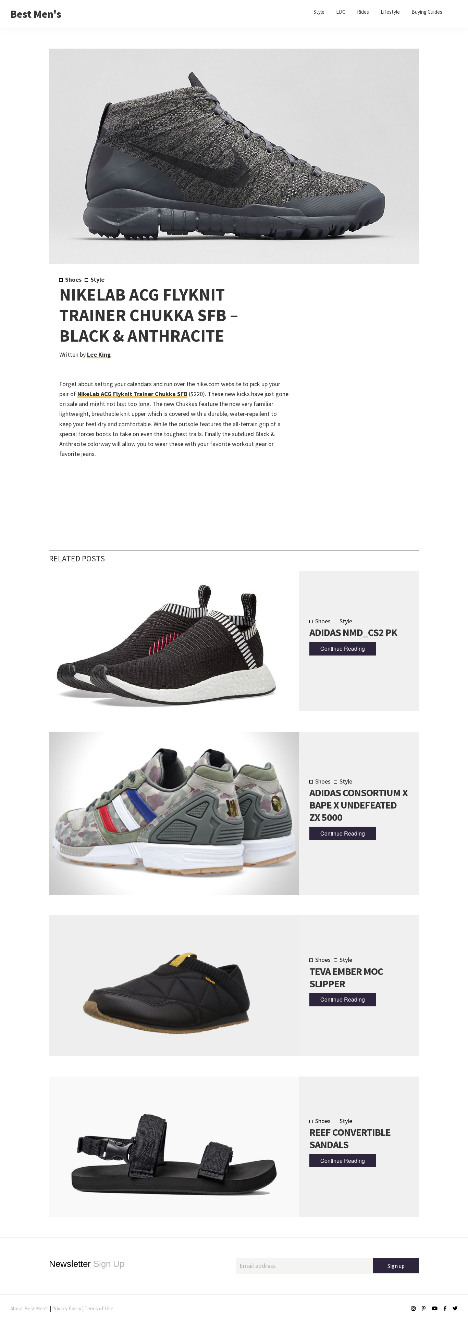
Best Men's (35, 14)
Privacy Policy (66, 1308)
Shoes (73, 279)
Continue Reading (342, 648)
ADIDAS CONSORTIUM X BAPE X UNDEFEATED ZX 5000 (358, 805)
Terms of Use (99, 1308)
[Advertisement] (347, 389)
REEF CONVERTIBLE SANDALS (350, 1138)
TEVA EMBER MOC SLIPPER (346, 977)
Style (97, 279)
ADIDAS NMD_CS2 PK (353, 632)
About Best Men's (29, 1308)
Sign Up (86, 1264)
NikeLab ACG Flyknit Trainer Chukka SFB (132, 394)
